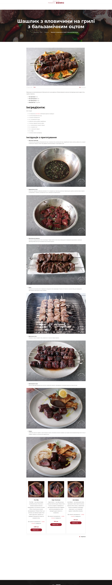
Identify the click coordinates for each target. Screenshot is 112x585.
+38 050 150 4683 (56, 1)
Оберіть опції (35, 529)
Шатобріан (38, 113)
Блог (35, 87)
